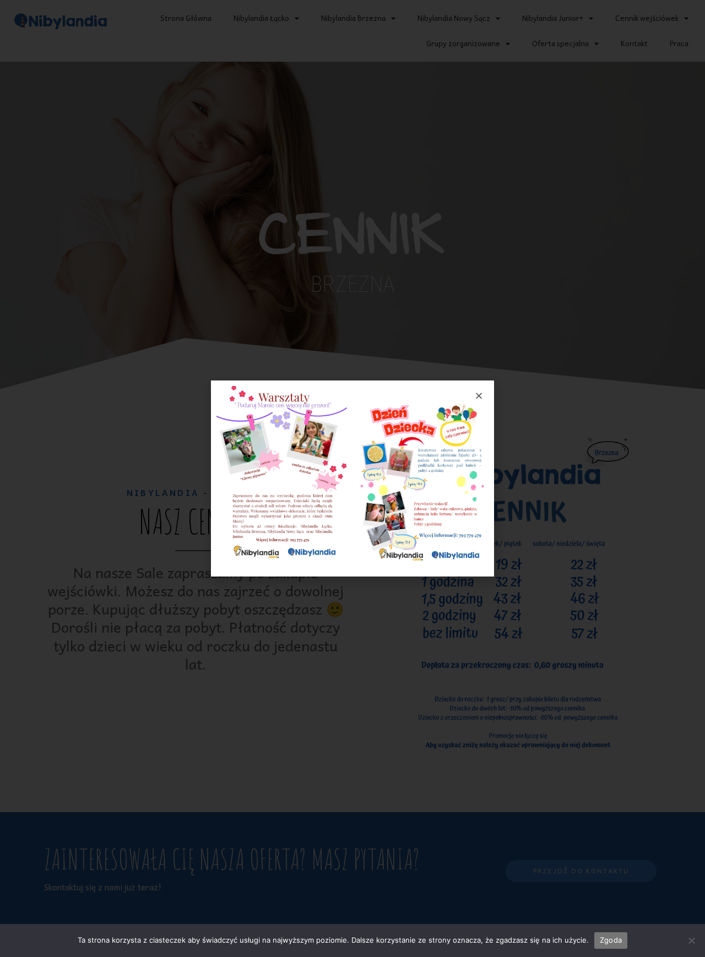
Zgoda (611, 940)
